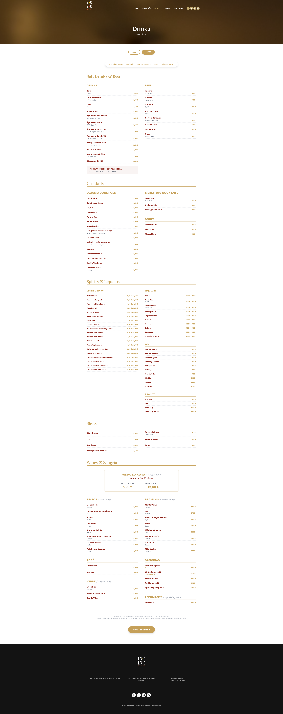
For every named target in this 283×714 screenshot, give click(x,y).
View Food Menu (141, 629)
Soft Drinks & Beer (116, 64)
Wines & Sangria (168, 64)
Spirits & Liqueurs (143, 64)
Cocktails (129, 64)
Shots (156, 64)
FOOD (134, 52)
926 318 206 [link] (180, 681)
